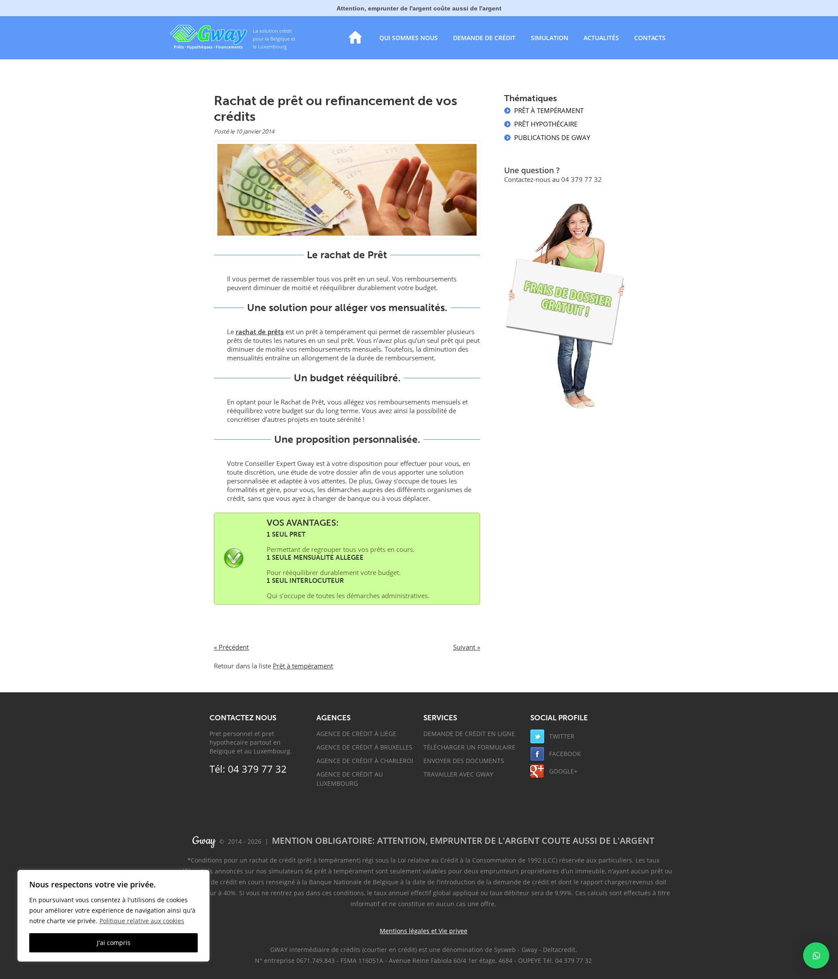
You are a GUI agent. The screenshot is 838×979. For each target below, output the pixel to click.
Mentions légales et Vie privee (423, 931)
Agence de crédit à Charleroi (364, 760)
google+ (562, 771)
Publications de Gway (552, 137)
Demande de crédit (484, 38)
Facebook (564, 754)
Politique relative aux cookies (142, 921)
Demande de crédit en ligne (469, 733)
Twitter (560, 736)
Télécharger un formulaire (469, 747)
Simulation (549, 38)
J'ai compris (114, 942)
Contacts (650, 38)
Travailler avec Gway (458, 774)
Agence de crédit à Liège (356, 733)
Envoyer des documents (463, 760)
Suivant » (466, 647)
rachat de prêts (260, 331)
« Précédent (231, 647)
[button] (816, 955)
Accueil (355, 37)
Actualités (601, 38)
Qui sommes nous (408, 38)
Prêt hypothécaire (545, 124)
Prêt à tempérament (303, 665)
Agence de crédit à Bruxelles (364, 747)
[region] (113, 916)
